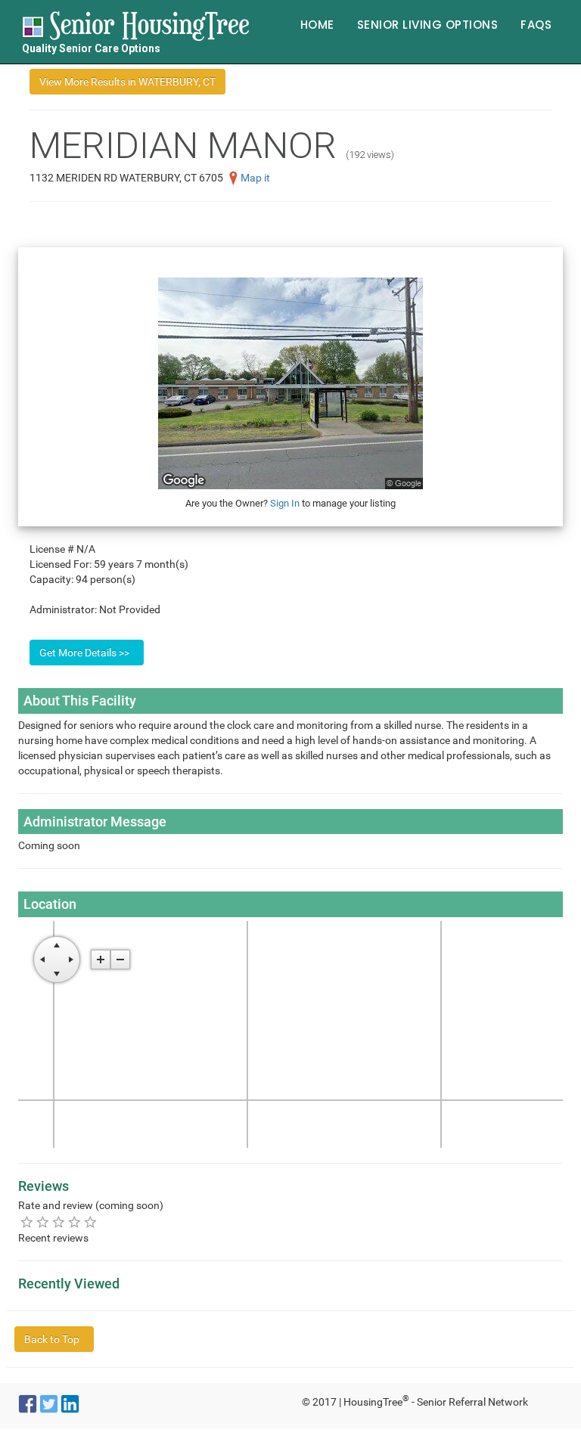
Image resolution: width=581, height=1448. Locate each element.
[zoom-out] (120, 959)
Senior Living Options (428, 25)
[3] (59, 1221)
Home (317, 25)
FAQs (535, 25)
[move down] (57, 974)
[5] (90, 1221)
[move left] (42, 959)
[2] (43, 1221)
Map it (255, 178)
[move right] (71, 959)
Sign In (285, 503)
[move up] (57, 945)
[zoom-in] (100, 959)
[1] (27, 1221)
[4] (74, 1221)
